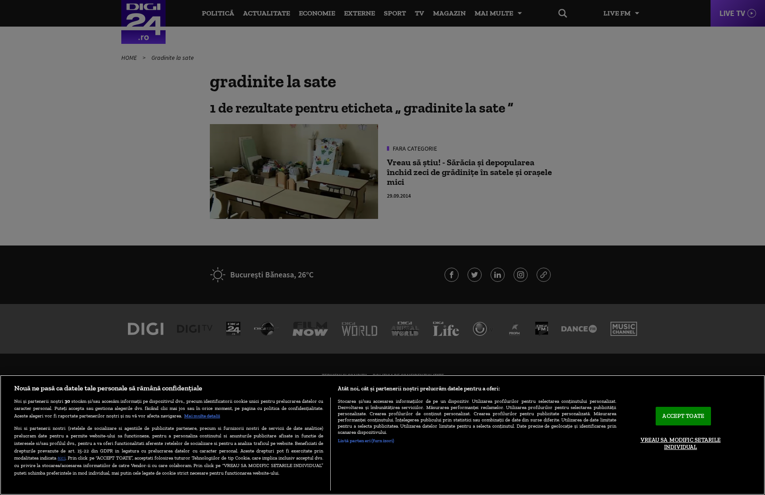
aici (62, 457)
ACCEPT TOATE (683, 416)
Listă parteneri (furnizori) (366, 440)
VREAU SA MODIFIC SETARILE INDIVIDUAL (681, 443)
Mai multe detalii (202, 416)
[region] (382, 435)
